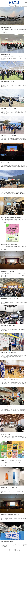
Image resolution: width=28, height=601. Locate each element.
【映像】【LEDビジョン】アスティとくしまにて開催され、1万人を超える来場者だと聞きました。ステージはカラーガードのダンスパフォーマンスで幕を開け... (14, 545)
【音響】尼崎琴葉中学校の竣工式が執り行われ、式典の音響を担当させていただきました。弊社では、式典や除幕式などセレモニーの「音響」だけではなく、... (13, 58)
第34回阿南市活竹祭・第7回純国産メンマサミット (11, 407)
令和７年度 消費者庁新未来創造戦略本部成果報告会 (11, 217)
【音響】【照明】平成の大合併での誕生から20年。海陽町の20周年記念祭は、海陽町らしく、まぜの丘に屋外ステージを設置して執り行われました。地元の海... (13, 31)
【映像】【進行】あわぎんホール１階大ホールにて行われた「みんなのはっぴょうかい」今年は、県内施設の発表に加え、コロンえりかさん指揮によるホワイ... (13, 464)
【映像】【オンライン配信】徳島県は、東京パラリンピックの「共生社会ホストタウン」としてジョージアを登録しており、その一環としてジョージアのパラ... (13, 383)
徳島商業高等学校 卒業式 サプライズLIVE (9, 298)
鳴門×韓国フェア (4, 190)
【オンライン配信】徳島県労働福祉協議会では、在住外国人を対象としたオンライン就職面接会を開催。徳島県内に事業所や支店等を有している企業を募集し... (13, 248)
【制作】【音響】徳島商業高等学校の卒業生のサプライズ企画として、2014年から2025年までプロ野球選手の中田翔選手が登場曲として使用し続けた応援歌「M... (14, 302)
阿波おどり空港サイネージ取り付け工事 (9, 352)
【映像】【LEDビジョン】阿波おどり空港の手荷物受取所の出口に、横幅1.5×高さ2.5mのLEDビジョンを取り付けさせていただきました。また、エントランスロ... (13, 356)
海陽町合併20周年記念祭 (6, 27)
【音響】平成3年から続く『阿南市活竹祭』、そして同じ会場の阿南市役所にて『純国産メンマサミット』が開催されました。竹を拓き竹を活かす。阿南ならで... (14, 410)
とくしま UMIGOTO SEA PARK (7, 541)
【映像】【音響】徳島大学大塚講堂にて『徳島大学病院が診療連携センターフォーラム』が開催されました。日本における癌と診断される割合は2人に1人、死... (13, 518)
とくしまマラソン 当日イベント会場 (8, 135)
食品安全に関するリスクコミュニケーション (10, 487)
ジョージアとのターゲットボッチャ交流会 (9, 379)
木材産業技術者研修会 (5, 434)
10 (22, 5)
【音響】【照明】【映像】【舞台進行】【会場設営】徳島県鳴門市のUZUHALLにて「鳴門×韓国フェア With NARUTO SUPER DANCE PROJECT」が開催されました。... (13, 194)
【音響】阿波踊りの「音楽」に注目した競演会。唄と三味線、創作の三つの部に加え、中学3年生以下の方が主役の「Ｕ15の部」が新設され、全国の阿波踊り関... (14, 166)
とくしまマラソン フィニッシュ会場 (8, 108)
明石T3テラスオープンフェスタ (7, 81)
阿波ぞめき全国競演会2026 (6, 162)
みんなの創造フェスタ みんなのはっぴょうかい (11, 460)
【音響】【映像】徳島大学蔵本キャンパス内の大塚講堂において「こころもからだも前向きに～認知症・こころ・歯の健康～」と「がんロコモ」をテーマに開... (13, 275)
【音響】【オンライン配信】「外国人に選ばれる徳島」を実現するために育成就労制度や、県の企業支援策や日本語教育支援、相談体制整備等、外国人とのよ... (13, 329)
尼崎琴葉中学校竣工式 (5, 54)
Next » (25, 5)
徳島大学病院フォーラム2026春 (7, 271)
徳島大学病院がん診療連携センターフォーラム (10, 514)
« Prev (11, 5)
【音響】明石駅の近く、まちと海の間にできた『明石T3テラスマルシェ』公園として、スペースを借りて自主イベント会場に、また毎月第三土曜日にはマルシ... (13, 85)
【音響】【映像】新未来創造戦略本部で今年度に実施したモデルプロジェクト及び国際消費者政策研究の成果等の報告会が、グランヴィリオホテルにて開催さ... (13, 221)
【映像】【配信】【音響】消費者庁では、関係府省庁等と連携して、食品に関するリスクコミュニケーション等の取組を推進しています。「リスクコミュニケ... (13, 491)
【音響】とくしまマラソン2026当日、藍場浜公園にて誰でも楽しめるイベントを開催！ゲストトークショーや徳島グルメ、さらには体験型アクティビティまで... (13, 139)
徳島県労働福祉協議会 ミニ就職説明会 (9, 244)
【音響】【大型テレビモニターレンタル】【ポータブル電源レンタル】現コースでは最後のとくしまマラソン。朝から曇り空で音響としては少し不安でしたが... (13, 112)
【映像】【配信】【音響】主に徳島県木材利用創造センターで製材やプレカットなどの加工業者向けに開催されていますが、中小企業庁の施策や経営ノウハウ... (13, 438)
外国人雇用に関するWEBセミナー (8, 325)
